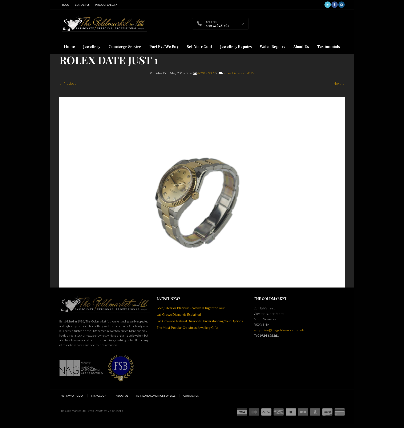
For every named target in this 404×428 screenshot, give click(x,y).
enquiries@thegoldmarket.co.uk (279, 330)
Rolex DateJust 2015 (238, 73)
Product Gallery (106, 4)
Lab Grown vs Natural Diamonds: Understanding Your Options (200, 321)
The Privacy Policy (71, 395)
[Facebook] (334, 4)
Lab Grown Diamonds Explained (179, 314)
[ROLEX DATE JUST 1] (202, 192)
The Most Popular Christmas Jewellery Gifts (187, 327)
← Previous (67, 83)
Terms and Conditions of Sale (155, 395)
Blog (65, 4)
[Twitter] (327, 4)
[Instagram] (341, 4)
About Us (122, 395)
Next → (339, 83)
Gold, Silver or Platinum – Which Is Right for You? (191, 308)
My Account (99, 395)
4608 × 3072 (206, 73)
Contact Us (82, 4)
